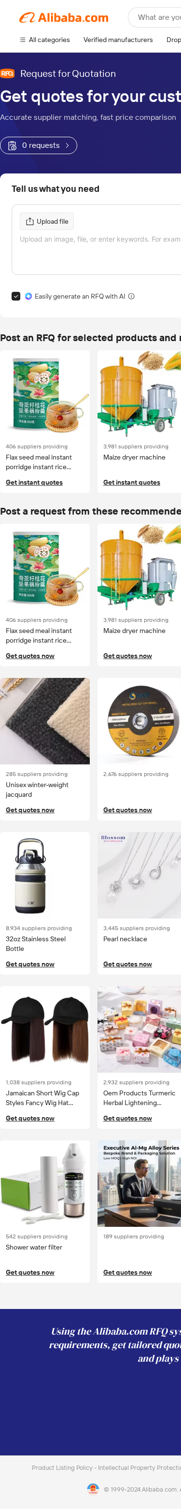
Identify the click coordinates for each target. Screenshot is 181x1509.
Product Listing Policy (63, 1467)
